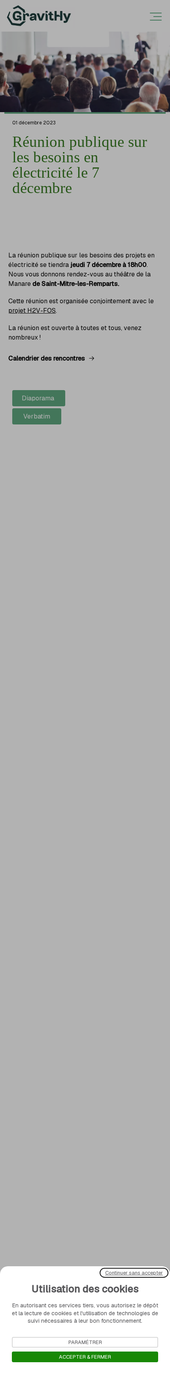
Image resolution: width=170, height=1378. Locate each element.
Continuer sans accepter (134, 1272)
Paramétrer (85, 1342)
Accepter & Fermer (85, 1357)
